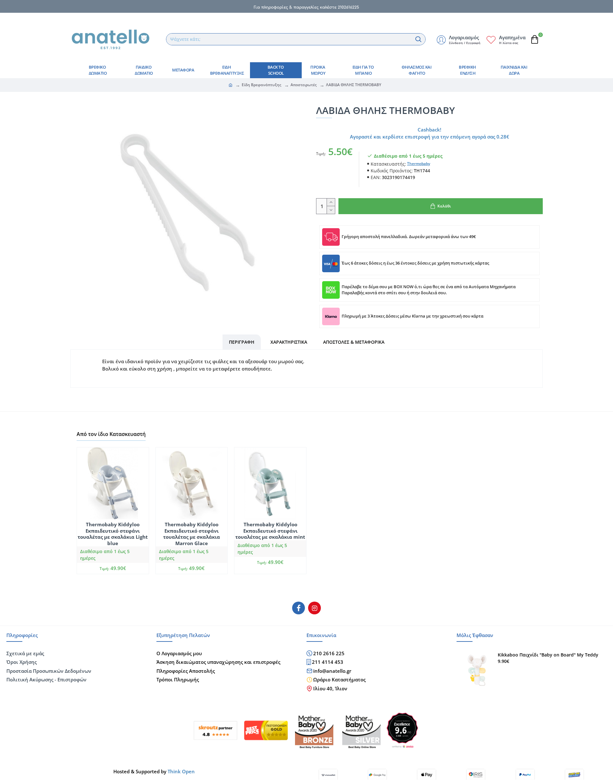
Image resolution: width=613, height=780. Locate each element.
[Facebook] (298, 608)
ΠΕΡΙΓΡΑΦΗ (241, 342)
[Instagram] (314, 608)
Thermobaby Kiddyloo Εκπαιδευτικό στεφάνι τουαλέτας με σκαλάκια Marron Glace (191, 533)
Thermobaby (418, 163)
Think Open (180, 771)
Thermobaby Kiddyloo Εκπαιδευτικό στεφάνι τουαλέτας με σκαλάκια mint (270, 530)
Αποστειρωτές (304, 84)
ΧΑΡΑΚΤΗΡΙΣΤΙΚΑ (288, 342)
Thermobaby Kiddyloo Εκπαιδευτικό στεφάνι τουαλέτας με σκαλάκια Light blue (113, 533)
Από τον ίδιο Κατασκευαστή (111, 434)
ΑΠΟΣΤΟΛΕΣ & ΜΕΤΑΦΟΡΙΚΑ (353, 342)
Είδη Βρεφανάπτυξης (261, 84)
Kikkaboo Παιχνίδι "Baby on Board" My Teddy (548, 655)
